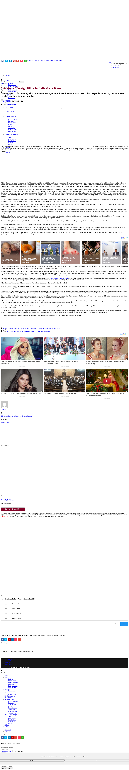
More (110, 62)
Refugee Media (12, 686)
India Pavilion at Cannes (19, 328)
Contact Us (116, 65)
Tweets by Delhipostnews (8, 500)
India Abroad (8, 698)
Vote (124, 624)
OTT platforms (39, 328)
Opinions (7, 689)
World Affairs (12, 85)
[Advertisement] (8, 29)
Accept (32, 760)
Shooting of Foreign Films (52, 328)
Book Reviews (12, 708)
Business (11, 684)
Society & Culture (10, 699)
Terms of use (8, 662)
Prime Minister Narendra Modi (59, 278)
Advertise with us (10, 659)
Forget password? (6, 751)
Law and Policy (13, 682)
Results (114, 624)
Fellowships (11, 718)
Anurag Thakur (7, 328)
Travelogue (11, 709)
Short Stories (12, 704)
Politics (10, 83)
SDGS (6, 692)
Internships (11, 721)
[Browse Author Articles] (4, 408)
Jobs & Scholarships (11, 714)
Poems (10, 706)
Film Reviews (12, 711)
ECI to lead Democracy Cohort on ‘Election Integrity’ (17, 416)
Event (10, 723)
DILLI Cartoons (13, 701)
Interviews (11, 98)
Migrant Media (12, 91)
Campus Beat (12, 713)
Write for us (8, 664)
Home (8, 75)
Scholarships (12, 720)
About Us (116, 67)
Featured (11, 703)
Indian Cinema (30, 328)
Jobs (9, 716)
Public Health (12, 694)
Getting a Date (5, 422)
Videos (7, 725)
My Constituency (10, 696)
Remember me (18, 751)
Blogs (8, 152)
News (8, 80)
